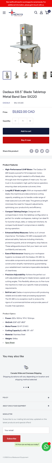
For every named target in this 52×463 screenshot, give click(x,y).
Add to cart (26, 131)
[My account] (41, 12)
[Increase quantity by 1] (30, 121)
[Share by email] (47, 151)
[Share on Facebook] (31, 151)
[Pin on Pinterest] (37, 151)
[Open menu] (4, 13)
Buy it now (26, 140)
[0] (47, 12)
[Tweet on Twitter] (42, 151)
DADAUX (6, 103)
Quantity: (7, 121)
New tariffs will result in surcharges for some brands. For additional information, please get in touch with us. (26, 3)
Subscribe (11, 438)
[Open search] (35, 12)
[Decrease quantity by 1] (15, 121)
